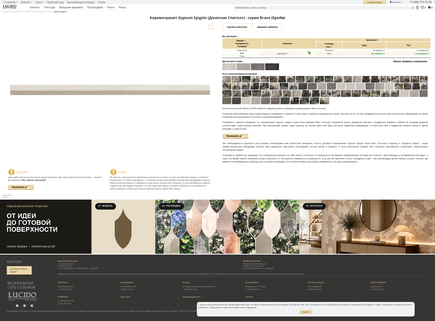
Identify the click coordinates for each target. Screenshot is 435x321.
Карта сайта (125, 297)
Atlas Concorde (39, 12)
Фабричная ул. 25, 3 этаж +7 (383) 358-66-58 (255, 285)
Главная (5, 12)
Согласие (249, 297)
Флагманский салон (68, 261)
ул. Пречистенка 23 (65, 264)
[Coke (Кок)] (272, 67)
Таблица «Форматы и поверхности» (410, 61)
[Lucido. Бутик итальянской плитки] (14, 7)
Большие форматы (71, 7)
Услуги (38, 2)
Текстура (49, 7)
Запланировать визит (19, 270)
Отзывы (102, 2)
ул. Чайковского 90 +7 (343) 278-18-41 (128, 285)
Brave (49, 12)
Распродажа (95, 7)
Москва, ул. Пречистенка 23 (254, 264)
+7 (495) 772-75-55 (420, 2)
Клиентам (26, 2)
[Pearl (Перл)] (243, 67)
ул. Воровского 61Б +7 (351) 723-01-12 (65, 300)
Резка (122, 7)
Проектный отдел (55, 2)
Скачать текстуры (237, 27)
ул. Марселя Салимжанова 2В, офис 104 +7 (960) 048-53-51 (199, 285)
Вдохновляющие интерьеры (81, 2)
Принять (305, 312)
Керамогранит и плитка (21, 12)
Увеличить (210, 27)
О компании (9, 2)
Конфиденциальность (192, 297)
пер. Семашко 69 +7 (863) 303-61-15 (316, 285)
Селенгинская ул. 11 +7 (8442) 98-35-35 (66, 285)
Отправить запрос (374, 2)
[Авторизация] (418, 7)
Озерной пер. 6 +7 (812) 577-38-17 (378, 285)
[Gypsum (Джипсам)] (229, 67)
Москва (395, 2)
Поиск (111, 7)
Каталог (35, 7)
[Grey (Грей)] (258, 67)
